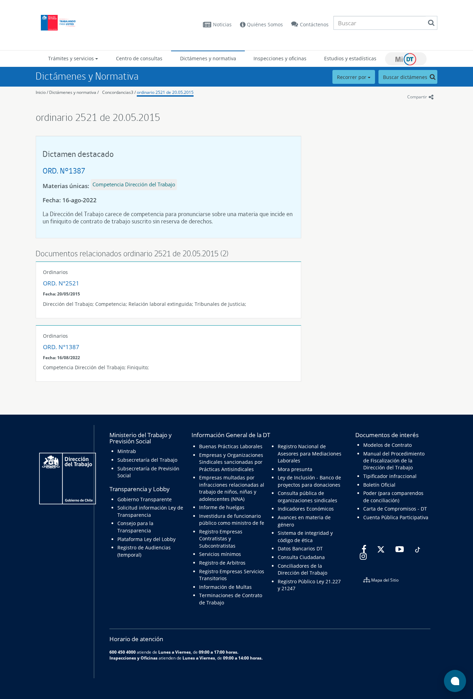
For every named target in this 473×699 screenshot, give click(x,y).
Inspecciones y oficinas (279, 58)
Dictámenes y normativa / (74, 92)
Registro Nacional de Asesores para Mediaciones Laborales (309, 453)
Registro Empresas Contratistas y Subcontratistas (220, 538)
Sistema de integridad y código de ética (305, 536)
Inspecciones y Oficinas (133, 658)
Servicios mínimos (220, 554)
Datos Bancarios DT (300, 548)
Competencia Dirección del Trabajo (133, 184)
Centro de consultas (139, 58)
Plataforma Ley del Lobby (146, 539)
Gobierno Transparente (144, 499)
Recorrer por (352, 77)
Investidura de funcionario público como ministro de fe (231, 519)
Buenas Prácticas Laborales (230, 446)
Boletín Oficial (379, 484)
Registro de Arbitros (222, 562)
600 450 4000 (122, 652)
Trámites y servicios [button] (71, 58)
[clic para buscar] (431, 23)
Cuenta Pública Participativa (395, 517)
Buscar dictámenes (406, 77)
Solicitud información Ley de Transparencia (150, 511)
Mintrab (126, 451)
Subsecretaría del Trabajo (147, 460)
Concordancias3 (117, 92)
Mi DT (406, 58)
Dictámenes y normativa (208, 58)
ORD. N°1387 (64, 170)
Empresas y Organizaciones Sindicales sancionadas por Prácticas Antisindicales (231, 462)
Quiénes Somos (264, 24)
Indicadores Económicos (306, 508)
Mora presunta (295, 469)
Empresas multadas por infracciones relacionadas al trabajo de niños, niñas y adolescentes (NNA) (231, 488)
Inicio (41, 92)
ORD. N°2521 (61, 283)
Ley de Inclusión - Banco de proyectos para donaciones (309, 481)
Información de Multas (225, 587)
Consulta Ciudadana (301, 557)
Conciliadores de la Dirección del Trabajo (302, 569)
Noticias (222, 24)
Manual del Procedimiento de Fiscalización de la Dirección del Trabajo (394, 460)
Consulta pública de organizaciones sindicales (307, 496)
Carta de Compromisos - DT (395, 508)
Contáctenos (314, 24)
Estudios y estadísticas (350, 58)
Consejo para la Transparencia (135, 526)
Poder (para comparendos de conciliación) (393, 496)
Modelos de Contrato (387, 445)
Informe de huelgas (221, 507)
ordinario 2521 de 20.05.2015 (165, 92)
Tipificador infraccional (390, 476)
